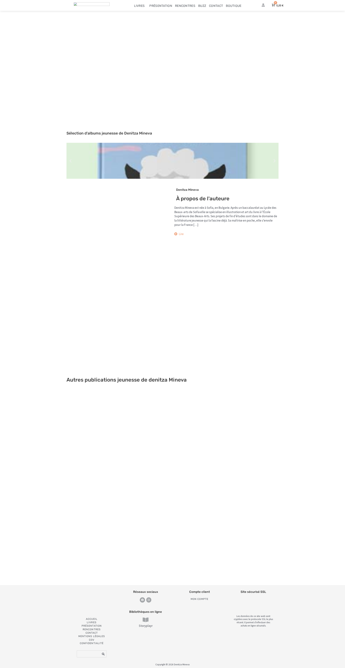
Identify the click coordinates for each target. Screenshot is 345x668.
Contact (216, 6)
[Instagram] (148, 600)
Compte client (199, 592)
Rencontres (185, 6)
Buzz (202, 6)
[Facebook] (142, 600)
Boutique (233, 6)
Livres (139, 6)
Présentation (160, 6)
